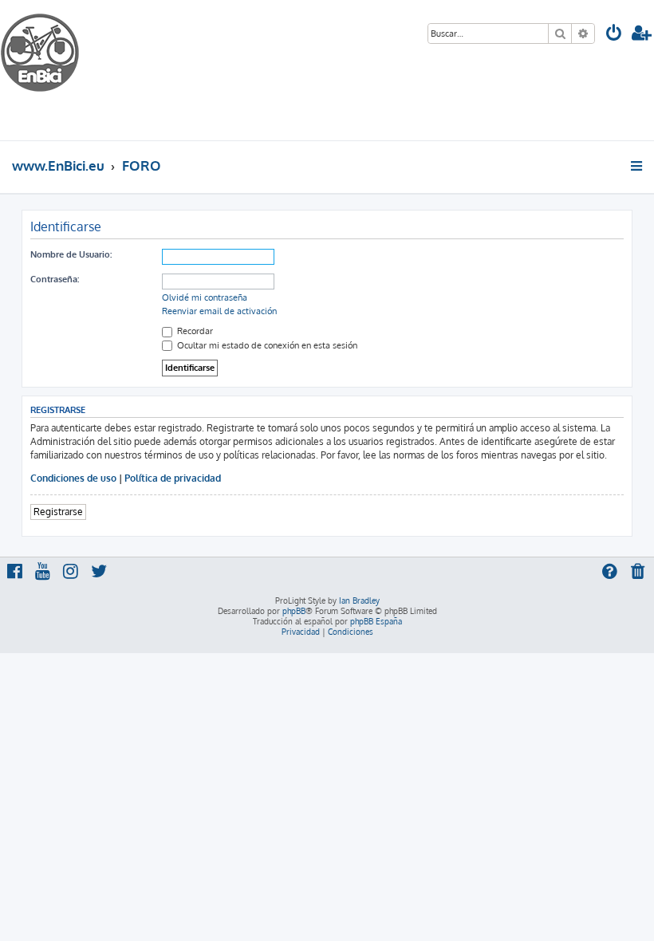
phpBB (293, 611)
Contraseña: (54, 279)
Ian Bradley (359, 600)
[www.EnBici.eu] (60, 70)
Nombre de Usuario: (71, 254)
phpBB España (376, 621)
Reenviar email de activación (219, 311)
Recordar (194, 331)
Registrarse (58, 512)
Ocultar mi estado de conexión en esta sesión (266, 345)
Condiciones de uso (73, 478)
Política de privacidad (172, 478)
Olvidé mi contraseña (204, 297)
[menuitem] (614, 34)
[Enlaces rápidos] (637, 166)
